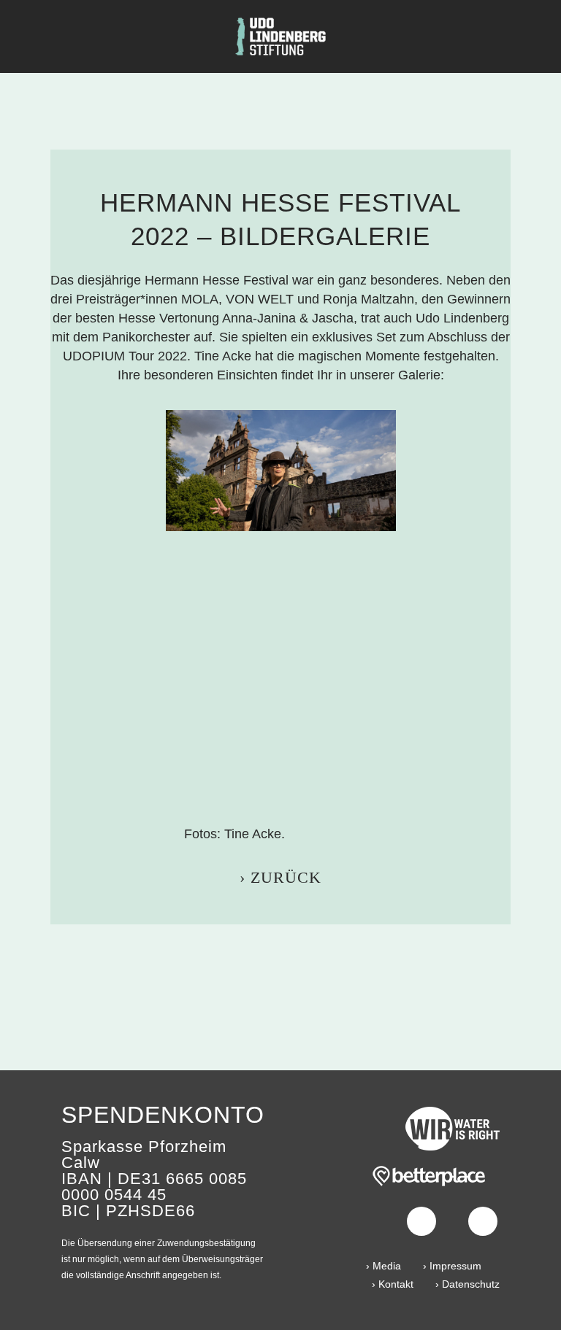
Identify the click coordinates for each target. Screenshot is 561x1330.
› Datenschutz (467, 1284)
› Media (383, 1266)
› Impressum (452, 1266)
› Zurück (280, 877)
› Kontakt (392, 1284)
